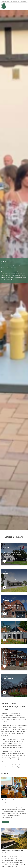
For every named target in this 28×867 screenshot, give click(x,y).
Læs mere (5, 822)
